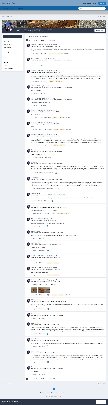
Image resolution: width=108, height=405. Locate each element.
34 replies (48, 157)
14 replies (42, 238)
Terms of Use (23, 403)
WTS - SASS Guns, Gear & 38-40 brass (43, 58)
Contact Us (59, 393)
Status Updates (96, 8)
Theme (42, 393)
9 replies (44, 65)
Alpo (43, 324)
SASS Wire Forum (9, 3)
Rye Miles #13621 (46, 207)
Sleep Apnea (35, 150)
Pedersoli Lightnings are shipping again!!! (44, 44)
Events (5, 65)
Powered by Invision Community (54, 396)
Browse (6, 8)
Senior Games (35, 231)
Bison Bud (44, 151)
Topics (5, 55)
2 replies (48, 213)
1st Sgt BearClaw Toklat (48, 60)
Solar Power (35, 323)
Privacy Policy (50, 393)
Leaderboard (20, 8)
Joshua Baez (35, 206)
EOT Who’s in (35, 243)
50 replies (44, 53)
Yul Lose (33, 46)
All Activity (6, 36)
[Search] (104, 8)
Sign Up (102, 3)
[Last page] (46, 40)
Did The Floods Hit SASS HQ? (42, 218)
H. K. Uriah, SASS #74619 (48, 301)
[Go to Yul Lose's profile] (28, 45)
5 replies (42, 226)
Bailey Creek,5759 (46, 232)
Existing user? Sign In (89, 3)
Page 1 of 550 (52, 40)
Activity (12, 8)
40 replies (42, 250)
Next (42, 40)
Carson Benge (35, 193)
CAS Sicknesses (36, 300)
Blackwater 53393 (46, 195)
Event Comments (8, 68)
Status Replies (7, 47)
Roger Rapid (45, 46)
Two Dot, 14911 (46, 244)
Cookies (65, 393)
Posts (5, 58)
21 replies (42, 333)
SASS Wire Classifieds (66, 60)
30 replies (42, 308)
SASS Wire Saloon (58, 151)
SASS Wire (57, 46)
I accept (101, 402)
